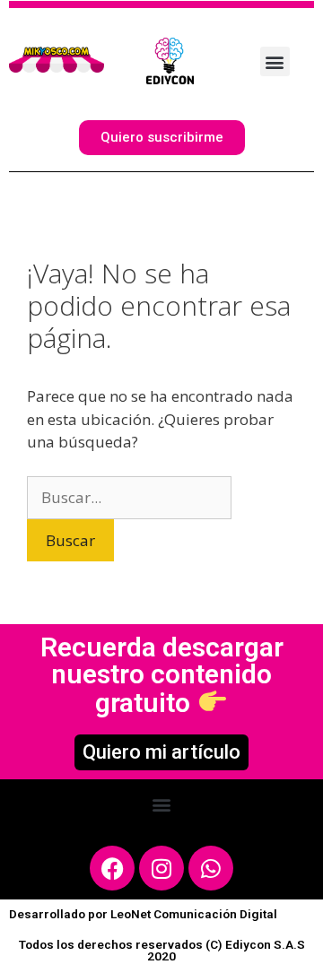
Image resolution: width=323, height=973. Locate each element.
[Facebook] (112, 868)
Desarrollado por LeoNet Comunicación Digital (143, 914)
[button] (162, 804)
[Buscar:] (129, 497)
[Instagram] (161, 868)
